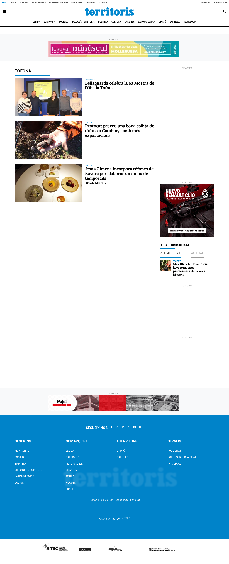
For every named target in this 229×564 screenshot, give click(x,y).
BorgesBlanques (58, 2)
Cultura (20, 482)
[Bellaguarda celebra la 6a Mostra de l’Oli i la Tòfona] (48, 97)
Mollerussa (39, 2)
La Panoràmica (24, 476)
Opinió (121, 450)
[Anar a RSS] (140, 427)
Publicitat (174, 450)
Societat (20, 457)
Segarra (71, 469)
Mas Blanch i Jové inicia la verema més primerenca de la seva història (190, 269)
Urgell (70, 489)
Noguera (71, 482)
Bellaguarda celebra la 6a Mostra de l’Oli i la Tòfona (119, 85)
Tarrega (24, 2)
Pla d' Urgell (74, 463)
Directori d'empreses (28, 469)
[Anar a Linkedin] (123, 427)
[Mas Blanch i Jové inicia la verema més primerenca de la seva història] (165, 265)
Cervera (90, 2)
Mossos (103, 2)
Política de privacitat (182, 457)
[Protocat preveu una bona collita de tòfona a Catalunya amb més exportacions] (48, 140)
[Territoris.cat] (109, 11)
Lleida (12, 2)
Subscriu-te (220, 2)
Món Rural (22, 450)
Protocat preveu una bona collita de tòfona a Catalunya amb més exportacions (119, 130)
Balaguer (76, 2)
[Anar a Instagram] (129, 427)
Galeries (122, 457)
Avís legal (174, 463)
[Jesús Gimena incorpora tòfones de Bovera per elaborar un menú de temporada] (48, 183)
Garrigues (72, 457)
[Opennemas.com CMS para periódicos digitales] (114, 518)
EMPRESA (20, 463)
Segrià (70, 476)
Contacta (205, 2)
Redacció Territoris (95, 183)
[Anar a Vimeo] (134, 427)
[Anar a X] (117, 427)
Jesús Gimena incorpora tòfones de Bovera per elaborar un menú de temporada (119, 173)
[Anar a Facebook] (111, 427)
